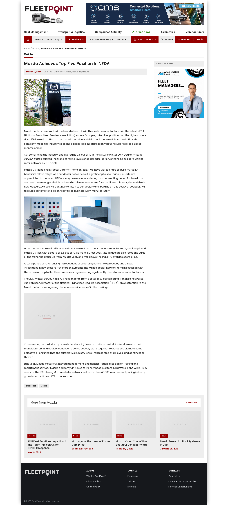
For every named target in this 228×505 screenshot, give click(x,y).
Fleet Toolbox (146, 39)
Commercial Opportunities (182, 481)
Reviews (76, 39)
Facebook (132, 476)
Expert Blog (53, 39)
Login (200, 39)
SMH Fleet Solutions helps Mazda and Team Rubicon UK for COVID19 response (47, 445)
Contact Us (174, 476)
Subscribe (184, 39)
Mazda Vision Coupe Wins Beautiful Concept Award (131, 443)
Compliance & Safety (108, 32)
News (38, 39)
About (120, 39)
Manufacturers (195, 32)
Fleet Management (36, 32)
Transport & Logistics (71, 32)
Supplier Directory (100, 39)
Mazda (35, 48)
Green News (143, 32)
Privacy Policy (93, 481)
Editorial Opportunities (180, 486)
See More (191, 402)
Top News (84, 71)
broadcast (31, 385)
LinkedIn (131, 486)
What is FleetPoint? (96, 476)
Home (27, 48)
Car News (59, 71)
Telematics (168, 32)
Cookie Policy (93, 486)
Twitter (131, 481)
